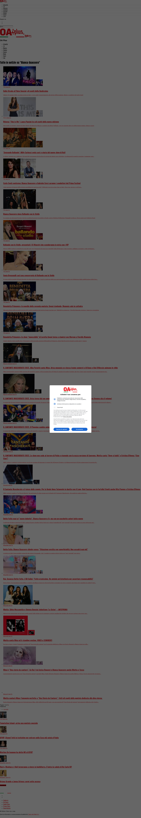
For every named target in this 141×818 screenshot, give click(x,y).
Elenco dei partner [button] (67, 416)
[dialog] (70, 409)
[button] (70, 407)
